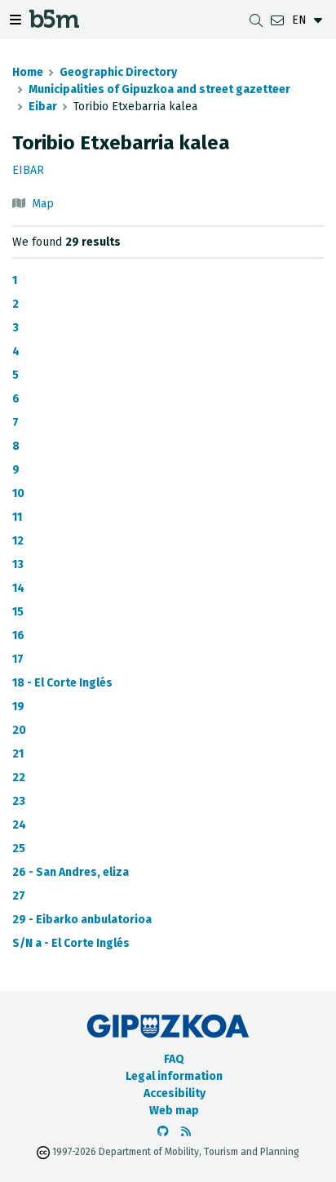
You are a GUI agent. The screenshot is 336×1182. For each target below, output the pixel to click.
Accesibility (175, 1093)
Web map (174, 1111)
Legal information (174, 1076)
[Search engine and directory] (256, 20)
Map (43, 204)
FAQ (174, 1059)
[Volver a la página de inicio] (54, 23)
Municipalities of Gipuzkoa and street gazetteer (159, 89)
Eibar (43, 106)
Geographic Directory (118, 72)
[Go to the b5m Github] (163, 1132)
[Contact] (277, 20)
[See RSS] (186, 1132)
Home (27, 72)
